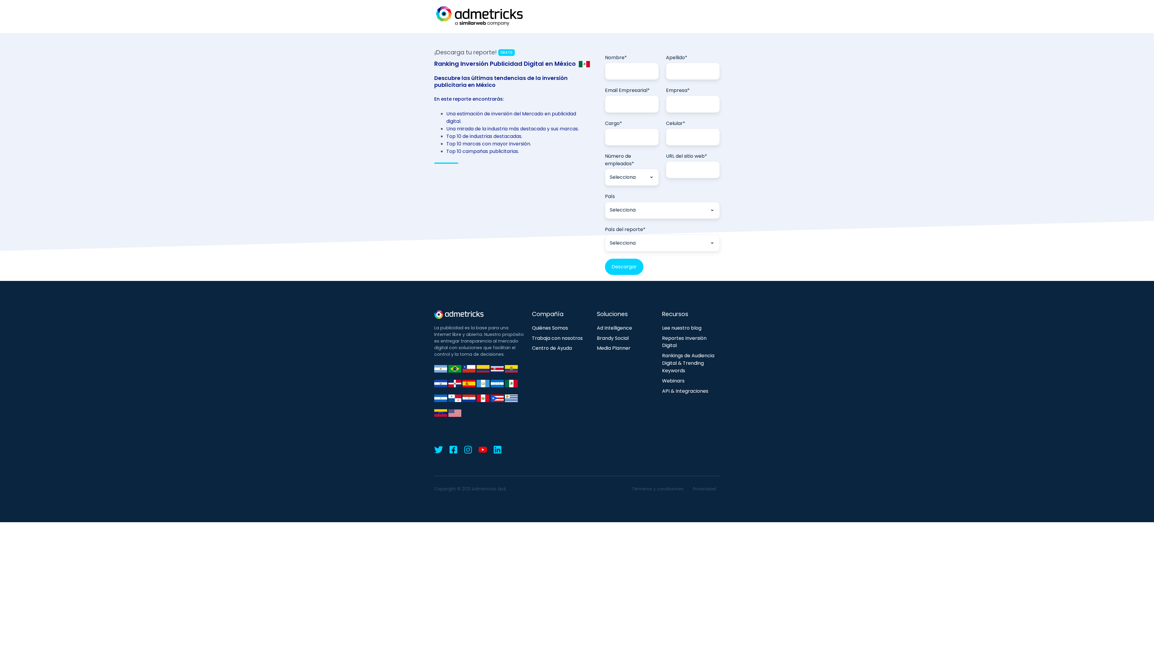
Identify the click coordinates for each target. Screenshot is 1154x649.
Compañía (547, 314)
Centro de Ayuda (552, 348)
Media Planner (613, 348)
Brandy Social (613, 338)
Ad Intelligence (614, 327)
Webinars (673, 380)
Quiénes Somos (550, 327)
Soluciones (612, 314)
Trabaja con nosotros (557, 338)
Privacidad (704, 489)
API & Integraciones (685, 391)
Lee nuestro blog (681, 327)
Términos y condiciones (658, 489)
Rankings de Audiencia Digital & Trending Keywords (688, 363)
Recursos (675, 314)
